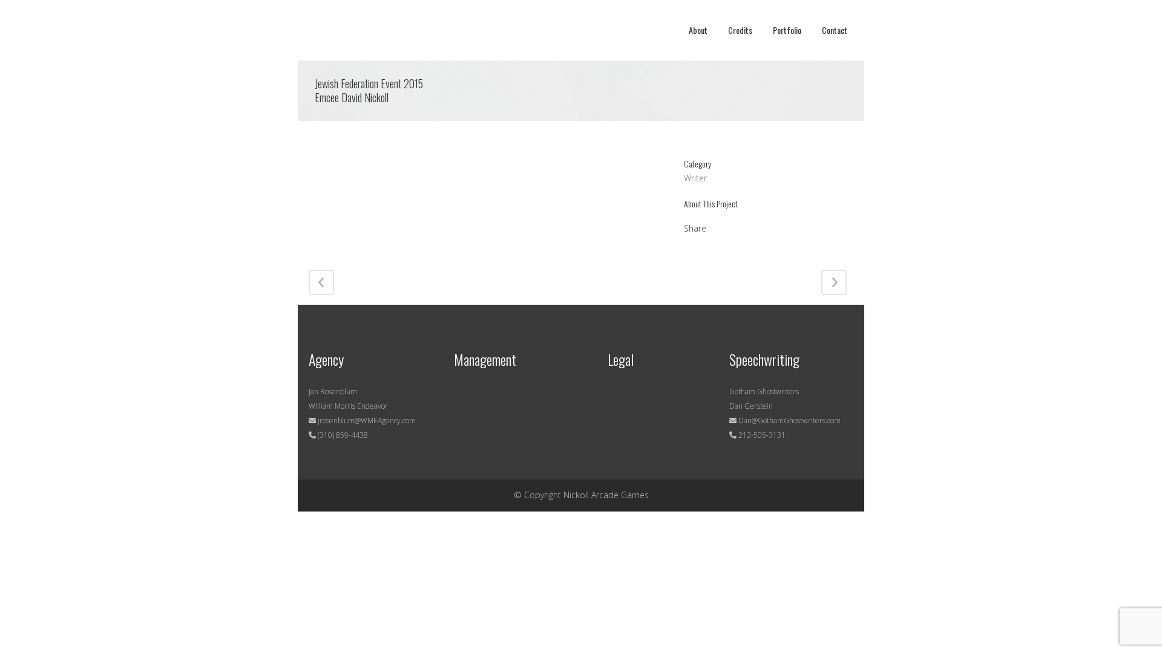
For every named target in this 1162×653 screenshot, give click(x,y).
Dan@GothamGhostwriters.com (789, 420)
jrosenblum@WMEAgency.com (366, 420)
